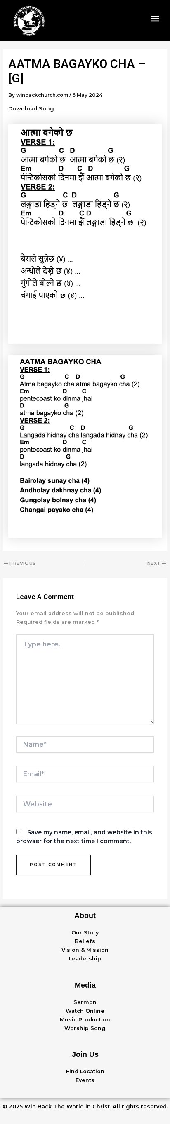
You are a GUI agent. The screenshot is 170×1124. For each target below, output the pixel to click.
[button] (155, 19)
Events (85, 1080)
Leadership (85, 958)
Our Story (85, 933)
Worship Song (85, 1028)
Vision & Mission (85, 950)
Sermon (85, 1002)
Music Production (85, 1019)
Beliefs (85, 941)
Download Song (31, 108)
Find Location (85, 1071)
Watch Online (85, 1011)
